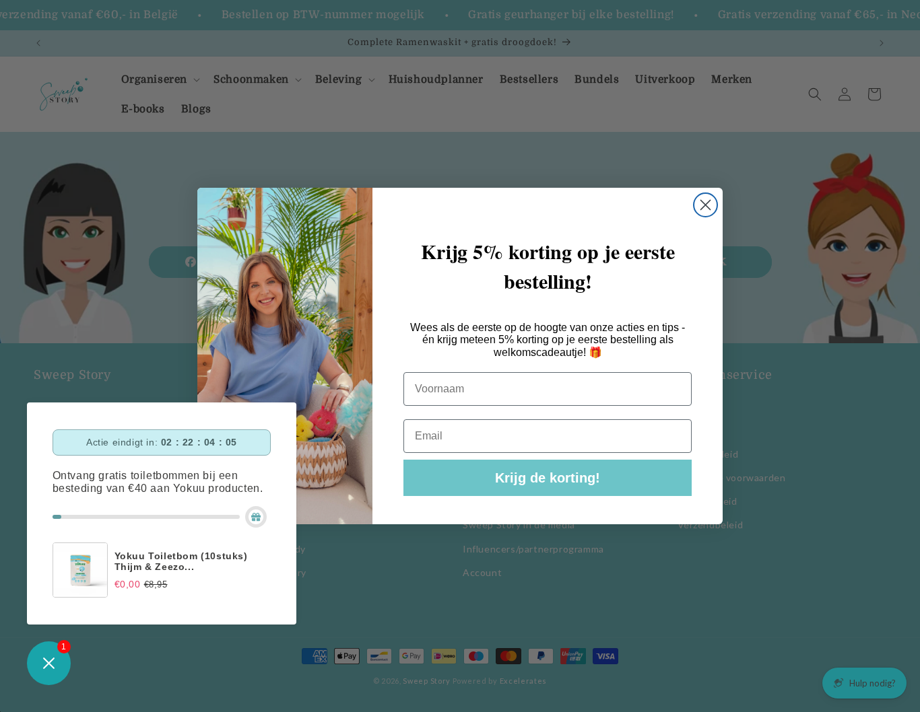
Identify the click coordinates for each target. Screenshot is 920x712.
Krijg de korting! (547, 477)
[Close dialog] (705, 205)
